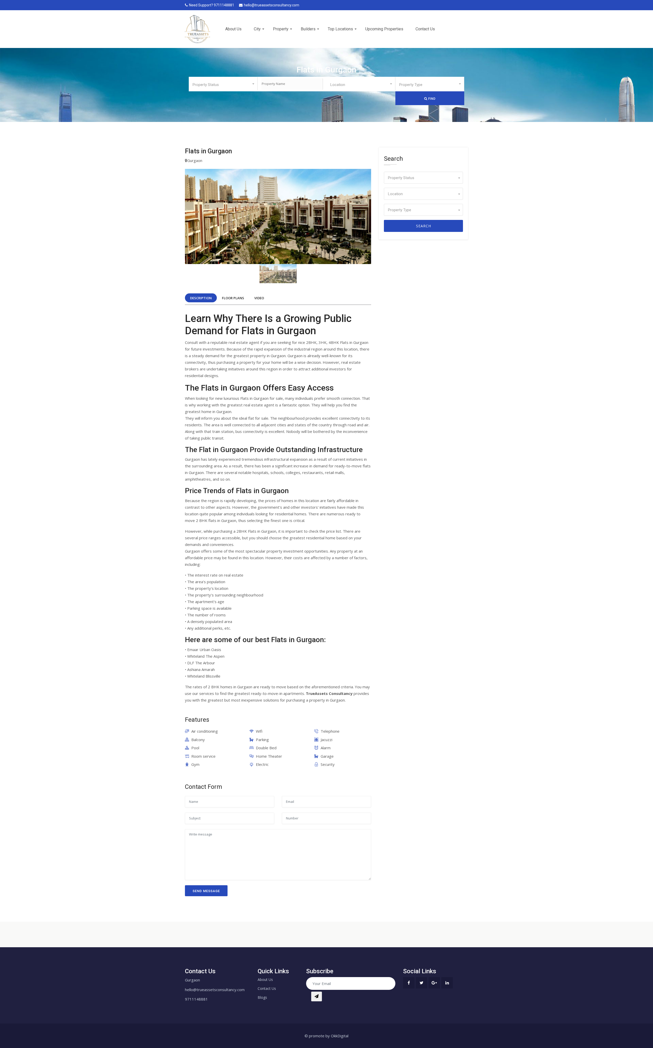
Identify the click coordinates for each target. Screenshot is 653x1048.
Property (280, 29)
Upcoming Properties (384, 29)
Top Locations (340, 29)
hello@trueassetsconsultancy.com (271, 5)
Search (423, 225)
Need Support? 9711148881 (211, 5)
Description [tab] (201, 298)
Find (431, 99)
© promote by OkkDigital (326, 1035)
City (257, 29)
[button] (223, 84)
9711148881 (196, 999)
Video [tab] (259, 298)
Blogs (262, 997)
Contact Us (425, 29)
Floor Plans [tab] (233, 298)
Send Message (206, 891)
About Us (233, 29)
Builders (308, 29)
